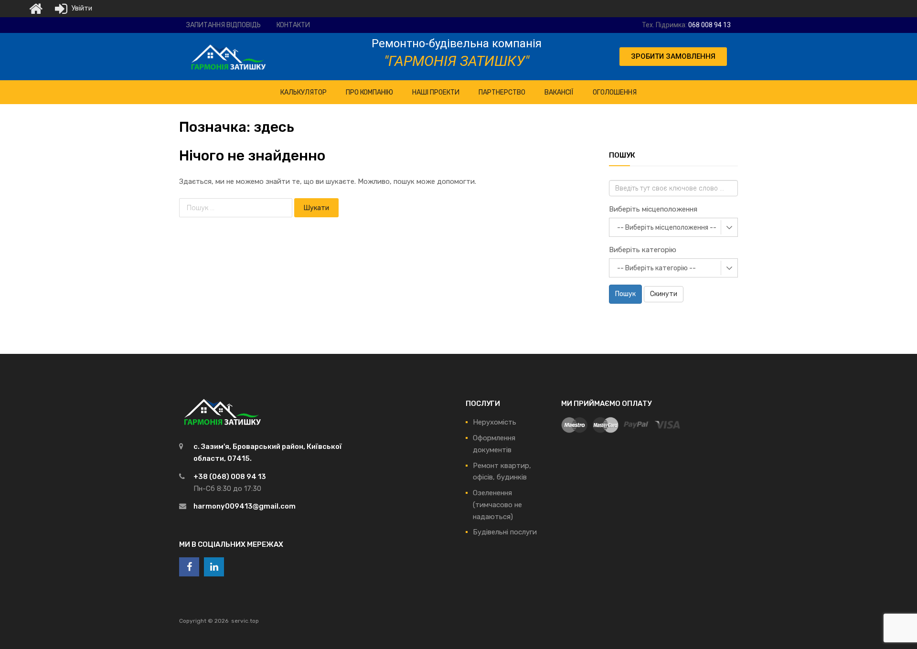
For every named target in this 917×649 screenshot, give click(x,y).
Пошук (625, 294)
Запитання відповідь (223, 25)
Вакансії (559, 92)
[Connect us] (189, 567)
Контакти (293, 25)
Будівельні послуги (505, 532)
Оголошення (615, 92)
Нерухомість (494, 422)
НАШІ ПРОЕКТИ (435, 92)
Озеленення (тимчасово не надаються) (497, 505)
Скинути (663, 294)
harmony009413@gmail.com (244, 506)
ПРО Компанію (369, 92)
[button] (673, 56)
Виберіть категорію (642, 249)
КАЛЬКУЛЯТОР (303, 92)
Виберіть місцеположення (653, 209)
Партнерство (502, 92)
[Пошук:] (236, 207)
